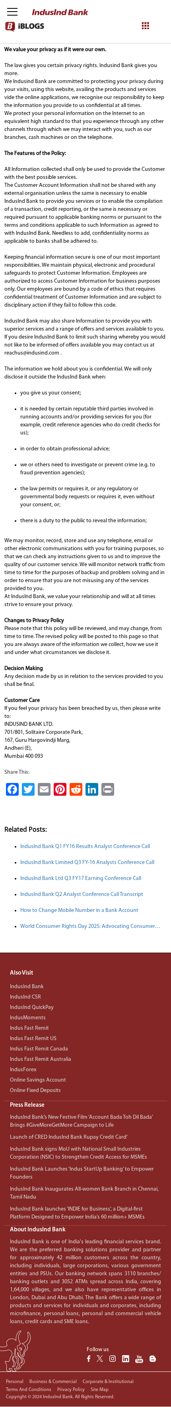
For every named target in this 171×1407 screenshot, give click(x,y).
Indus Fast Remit (29, 1028)
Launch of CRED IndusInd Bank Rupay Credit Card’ (69, 1137)
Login (107, 60)
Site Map (100, 1389)
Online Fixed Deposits (35, 1091)
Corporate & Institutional (108, 1381)
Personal (14, 1381)
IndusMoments (28, 1018)
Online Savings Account (38, 1080)
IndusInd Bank (27, 987)
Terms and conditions (28, 1389)
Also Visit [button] (21, 973)
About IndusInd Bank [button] (38, 1230)
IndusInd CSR (25, 997)
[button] (85, 1105)
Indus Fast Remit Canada (39, 1049)
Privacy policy (71, 1389)
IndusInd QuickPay (32, 1008)
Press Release (27, 1105)
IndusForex (23, 1070)
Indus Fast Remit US (33, 1039)
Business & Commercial (53, 1381)
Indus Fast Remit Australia (40, 1059)
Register (135, 60)
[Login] (149, 13)
